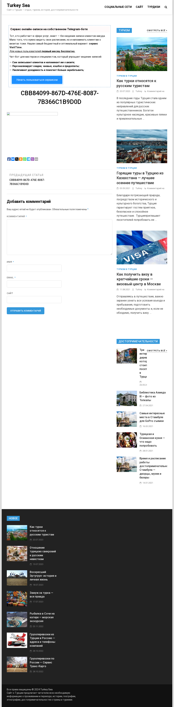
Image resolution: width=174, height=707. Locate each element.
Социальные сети (118, 7)
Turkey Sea (18, 5)
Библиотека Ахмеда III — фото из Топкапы (153, 396)
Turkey (138, 91)
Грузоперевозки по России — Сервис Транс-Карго (42, 662)
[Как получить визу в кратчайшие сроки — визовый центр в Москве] (142, 247)
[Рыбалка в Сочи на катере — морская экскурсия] (17, 626)
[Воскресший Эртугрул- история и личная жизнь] (17, 584)
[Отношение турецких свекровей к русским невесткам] (17, 560)
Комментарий (17, 216)
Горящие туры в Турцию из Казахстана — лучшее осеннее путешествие (140, 178)
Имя (10, 262)
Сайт (139, 7)
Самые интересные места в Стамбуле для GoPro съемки (152, 417)
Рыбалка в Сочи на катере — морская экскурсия (42, 617)
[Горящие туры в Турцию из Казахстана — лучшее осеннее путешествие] (142, 146)
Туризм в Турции (127, 76)
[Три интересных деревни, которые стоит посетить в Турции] (127, 362)
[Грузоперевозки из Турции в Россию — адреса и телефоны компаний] (17, 647)
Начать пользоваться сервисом (37, 79)
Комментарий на (155, 91)
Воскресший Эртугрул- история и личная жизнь (43, 575)
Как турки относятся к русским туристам (42, 530)
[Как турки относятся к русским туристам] (142, 54)
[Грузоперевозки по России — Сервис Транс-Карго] (17, 671)
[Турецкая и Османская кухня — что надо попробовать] (127, 446)
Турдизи (153, 7)
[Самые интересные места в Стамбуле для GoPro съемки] (127, 426)
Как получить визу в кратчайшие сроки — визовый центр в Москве (139, 279)
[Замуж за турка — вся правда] (17, 605)
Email (11, 277)
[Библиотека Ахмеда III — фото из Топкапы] (127, 405)
